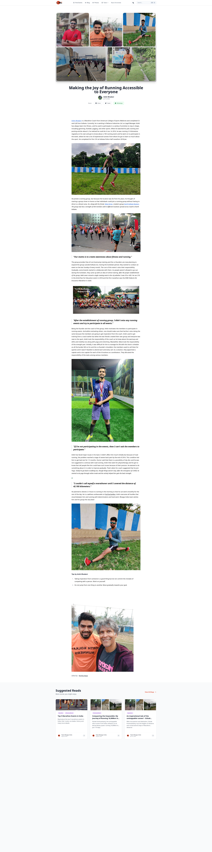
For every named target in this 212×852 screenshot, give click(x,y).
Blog (88, 3)
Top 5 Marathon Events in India (70, 716)
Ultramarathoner (69, 713)
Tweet (108, 103)
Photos (96, 3)
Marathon (61, 713)
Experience (130, 713)
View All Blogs (149, 692)
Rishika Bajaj (83, 676)
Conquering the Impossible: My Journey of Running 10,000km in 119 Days (105, 718)
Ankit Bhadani (108, 97)
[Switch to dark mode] (133, 2)
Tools (105, 3)
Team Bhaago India (66, 735)
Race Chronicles (116, 3)
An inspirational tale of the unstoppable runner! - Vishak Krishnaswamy (138, 718)
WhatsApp (120, 103)
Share (99, 103)
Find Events (78, 3)
